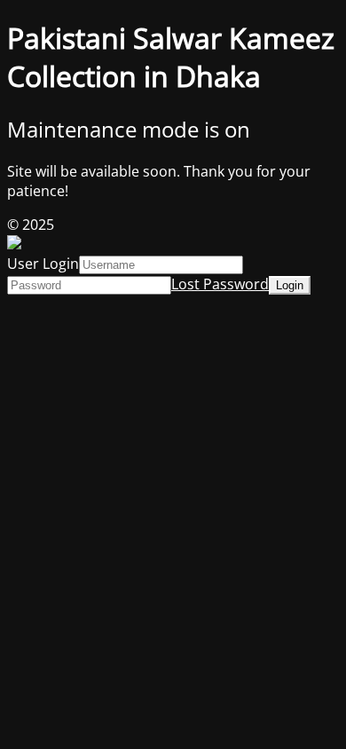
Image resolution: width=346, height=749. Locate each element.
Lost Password (220, 284)
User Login (43, 263)
